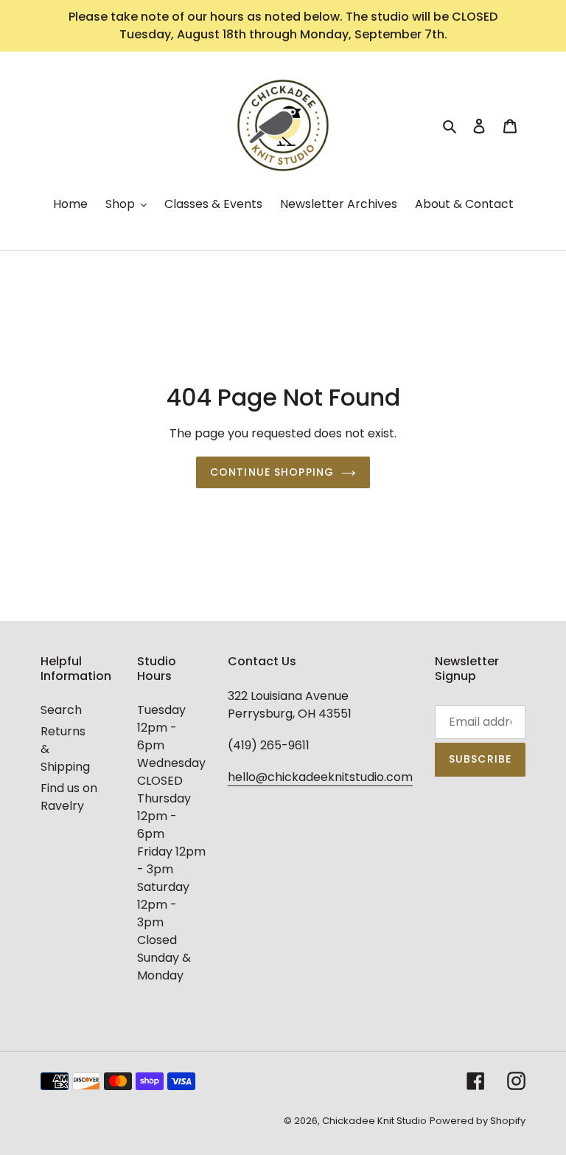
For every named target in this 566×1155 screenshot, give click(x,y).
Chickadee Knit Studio (374, 1121)
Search (61, 709)
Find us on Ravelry (69, 797)
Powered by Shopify (477, 1121)
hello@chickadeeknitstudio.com (320, 777)
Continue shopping (272, 472)
